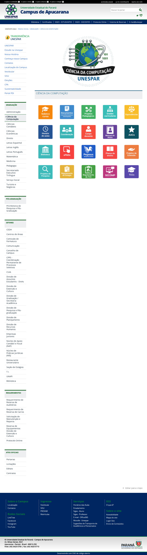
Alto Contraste (122, 2)
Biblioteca (35, 22)
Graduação (34, 29)
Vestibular (44, 505)
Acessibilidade (107, 2)
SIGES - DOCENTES (82, 22)
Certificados (47, 22)
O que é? (110, 505)
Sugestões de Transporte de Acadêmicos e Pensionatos (85, 524)
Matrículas (44, 514)
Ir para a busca (42, 2)
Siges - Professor (80, 514)
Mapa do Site (137, 2)
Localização (12, 505)
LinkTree (11, 517)
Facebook (12, 521)
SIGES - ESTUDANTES (63, 22)
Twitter (137, 15)
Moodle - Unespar (81, 520)
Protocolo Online (100, 22)
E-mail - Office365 (80, 517)
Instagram (12, 524)
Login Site (110, 521)
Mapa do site (111, 517)
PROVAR (44, 511)
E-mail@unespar (135, 22)
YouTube (141, 15)
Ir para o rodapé (56, 2)
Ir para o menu (27, 2)
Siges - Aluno (78, 511)
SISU (42, 508)
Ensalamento (79, 508)
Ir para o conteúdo (12, 2)
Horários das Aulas (81, 505)
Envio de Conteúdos (114, 524)
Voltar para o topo (133, 488)
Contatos (12, 508)
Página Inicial (23, 29)
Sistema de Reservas (118, 22)
